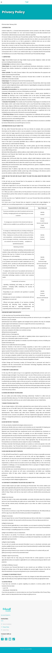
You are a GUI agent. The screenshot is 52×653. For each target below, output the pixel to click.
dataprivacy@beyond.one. (29, 594)
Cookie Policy (6, 630)
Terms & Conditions (7, 624)
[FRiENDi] (27, 2)
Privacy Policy (6, 627)
